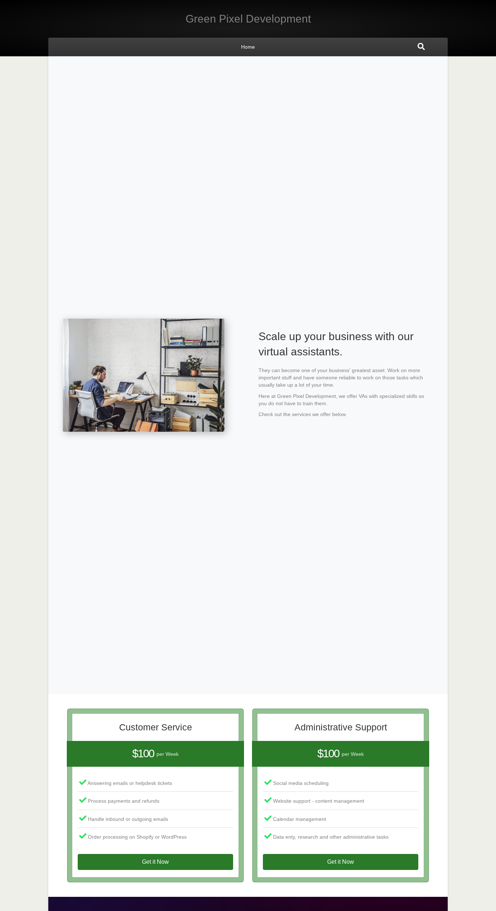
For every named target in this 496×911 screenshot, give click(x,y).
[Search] (421, 46)
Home (248, 47)
